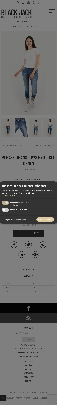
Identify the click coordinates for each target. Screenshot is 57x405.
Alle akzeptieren (45, 219)
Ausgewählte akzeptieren (15, 219)
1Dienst (13, 212)
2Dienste (14, 205)
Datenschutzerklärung (9, 195)
